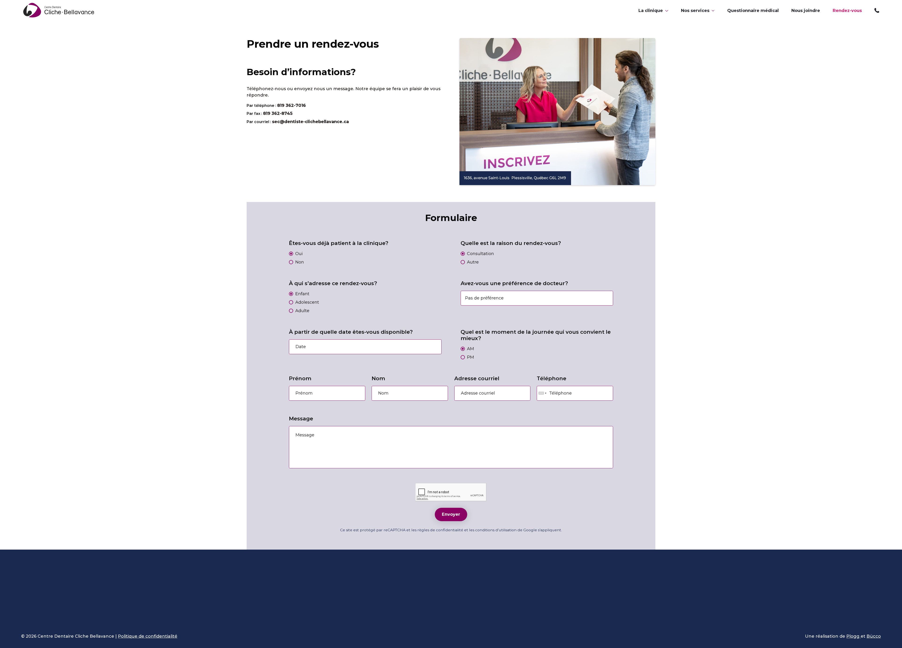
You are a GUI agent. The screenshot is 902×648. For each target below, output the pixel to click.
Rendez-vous (847, 10)
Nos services (695, 10)
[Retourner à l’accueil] (59, 10)
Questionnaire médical (753, 10)
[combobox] (542, 393)
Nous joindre (805, 10)
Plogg (853, 636)
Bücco (874, 636)
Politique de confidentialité (147, 636)
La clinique (650, 10)
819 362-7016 (878, 11)
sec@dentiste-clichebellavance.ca (310, 121)
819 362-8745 (277, 113)
